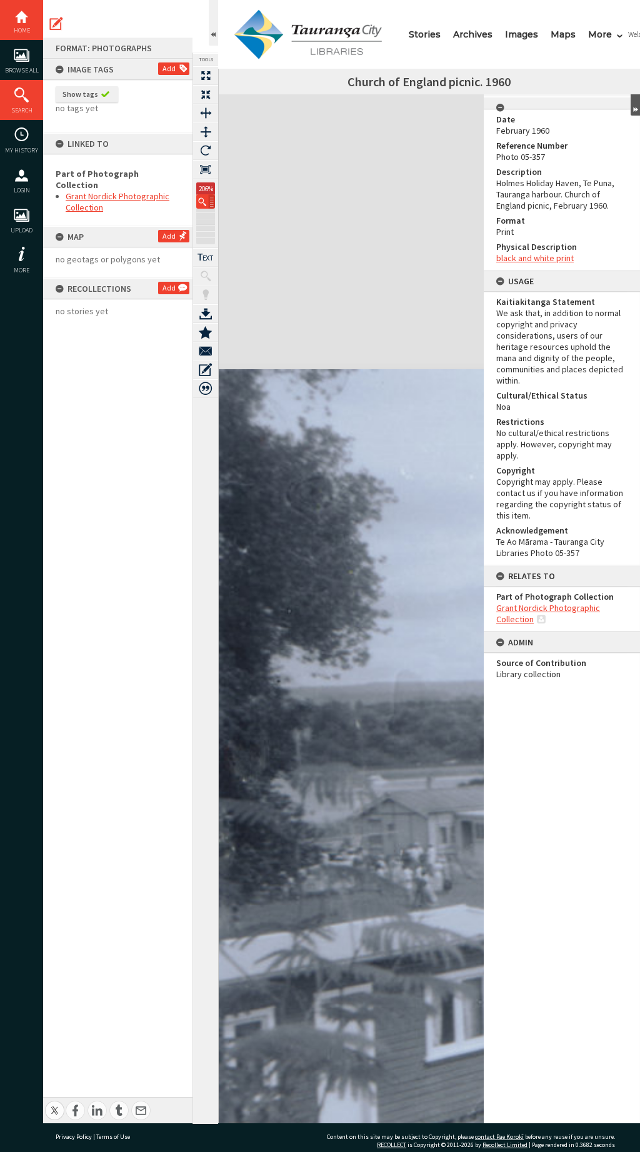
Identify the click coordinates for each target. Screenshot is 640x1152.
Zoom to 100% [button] (205, 169)
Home (22, 30)
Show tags (80, 94)
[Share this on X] (54, 1104)
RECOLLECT (391, 1145)
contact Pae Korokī (499, 1137)
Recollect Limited (505, 1145)
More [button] (21, 270)
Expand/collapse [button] (635, 105)
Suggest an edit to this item (56, 24)
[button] (205, 201)
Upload (21, 230)
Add (169, 68)
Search (21, 110)
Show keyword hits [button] (205, 276)
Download (205, 313)
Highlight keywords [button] (205, 295)
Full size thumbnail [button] (205, 75)
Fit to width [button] (205, 113)
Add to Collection (205, 332)
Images (521, 34)
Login (22, 190)
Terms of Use (113, 1137)
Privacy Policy (74, 1137)
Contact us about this (205, 351)
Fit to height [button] (205, 131)
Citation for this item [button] (205, 388)
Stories (425, 34)
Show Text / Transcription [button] (205, 257)
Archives (472, 34)
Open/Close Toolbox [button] (213, 23)
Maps (563, 34)
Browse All (22, 70)
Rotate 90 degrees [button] (205, 150)
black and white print (535, 258)
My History (21, 150)
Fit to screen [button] (205, 94)
